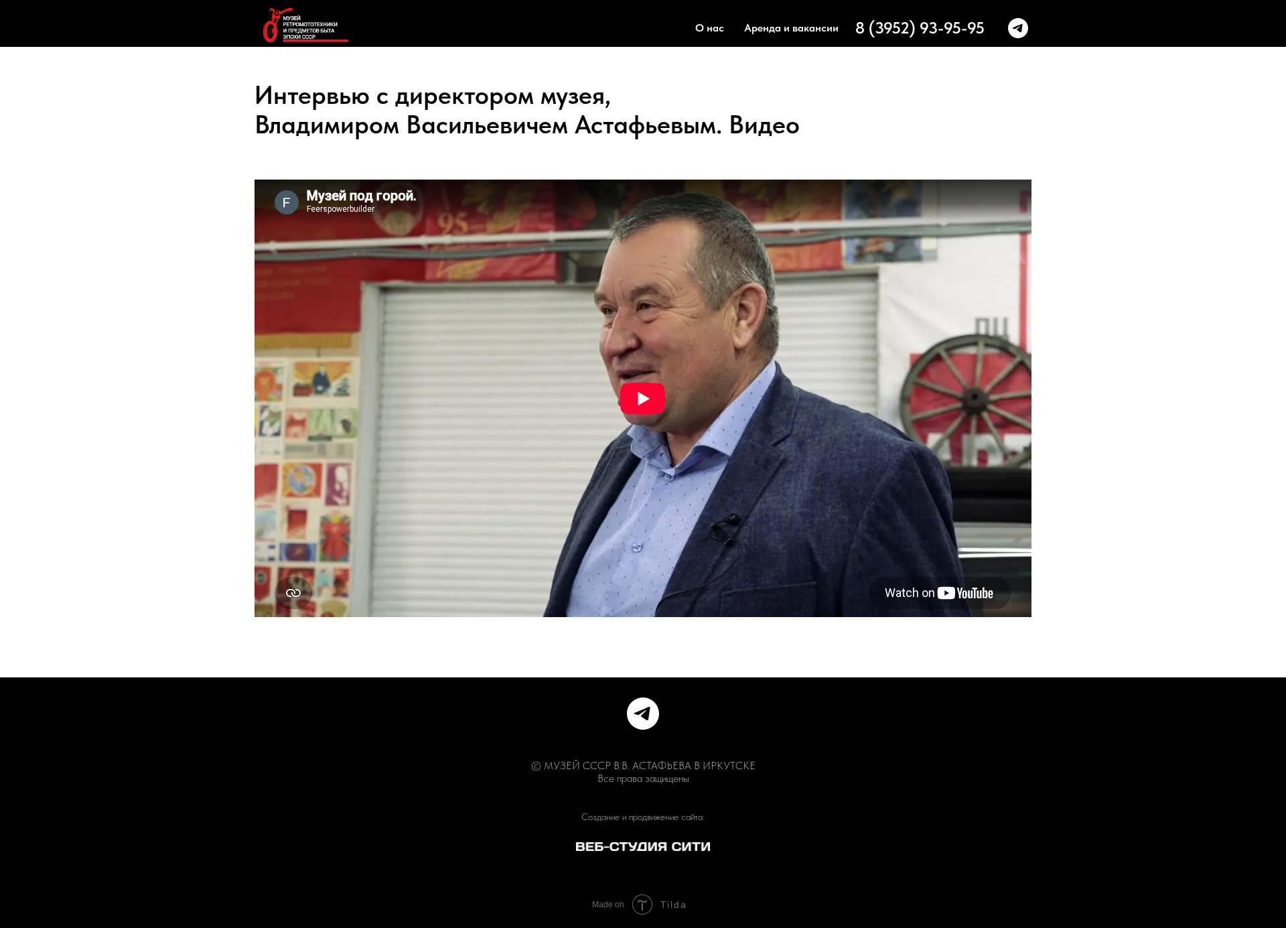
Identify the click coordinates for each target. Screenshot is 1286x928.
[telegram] (1018, 28)
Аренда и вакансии (791, 27)
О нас (709, 27)
